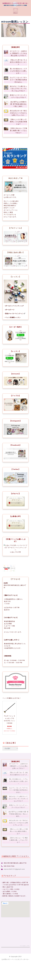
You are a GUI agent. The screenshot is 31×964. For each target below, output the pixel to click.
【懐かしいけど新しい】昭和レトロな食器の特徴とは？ (18, 122)
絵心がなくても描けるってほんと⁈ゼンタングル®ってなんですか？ (18, 88)
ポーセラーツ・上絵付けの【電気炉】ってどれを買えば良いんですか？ (18, 53)
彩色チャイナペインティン (15, 313)
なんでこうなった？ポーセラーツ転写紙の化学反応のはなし (18, 80)
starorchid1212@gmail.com (14, 869)
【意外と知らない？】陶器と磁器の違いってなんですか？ (18, 130)
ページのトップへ (25, 945)
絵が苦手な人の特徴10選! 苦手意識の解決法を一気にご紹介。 (18, 104)
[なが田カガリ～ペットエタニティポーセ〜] (15, 4)
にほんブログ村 (15, 552)
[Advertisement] (15, 927)
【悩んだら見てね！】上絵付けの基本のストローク (18, 62)
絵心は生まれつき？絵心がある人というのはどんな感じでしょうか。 (18, 113)
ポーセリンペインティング (14, 306)
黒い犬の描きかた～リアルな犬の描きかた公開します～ (18, 71)
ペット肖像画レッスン (13, 317)
